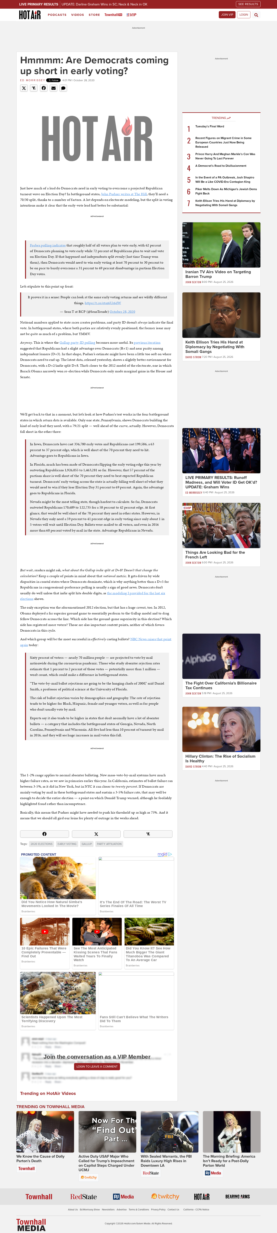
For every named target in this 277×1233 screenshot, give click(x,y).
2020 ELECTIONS (41, 844)
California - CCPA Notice (196, 1209)
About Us (73, 1209)
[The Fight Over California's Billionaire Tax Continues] (221, 656)
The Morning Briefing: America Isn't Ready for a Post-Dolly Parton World (229, 1161)
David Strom (193, 357)
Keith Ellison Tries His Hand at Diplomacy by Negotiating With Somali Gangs (214, 347)
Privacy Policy (158, 1209)
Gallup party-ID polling (77, 342)
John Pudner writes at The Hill (124, 194)
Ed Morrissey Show (90, 1209)
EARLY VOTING (67, 844)
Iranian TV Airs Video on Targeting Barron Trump (218, 274)
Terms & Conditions (139, 1209)
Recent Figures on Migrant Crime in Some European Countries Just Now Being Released (223, 142)
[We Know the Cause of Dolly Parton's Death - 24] (45, 1132)
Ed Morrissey (32, 80)
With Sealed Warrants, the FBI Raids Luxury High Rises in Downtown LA (166, 1161)
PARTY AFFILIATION (109, 844)
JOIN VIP (227, 15)
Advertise (122, 1209)
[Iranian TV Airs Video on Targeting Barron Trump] (221, 245)
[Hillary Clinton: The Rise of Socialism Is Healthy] (221, 729)
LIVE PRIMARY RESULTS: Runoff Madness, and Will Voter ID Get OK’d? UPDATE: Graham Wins (221, 482)
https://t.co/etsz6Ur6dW (103, 302)
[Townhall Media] (31, 1224)
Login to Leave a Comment (97, 1067)
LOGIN (244, 15)
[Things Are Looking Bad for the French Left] (221, 525)
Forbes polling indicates (48, 245)
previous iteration (147, 342)
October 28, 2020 (122, 311)
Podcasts (57, 15)
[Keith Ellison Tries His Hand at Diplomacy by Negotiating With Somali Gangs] (221, 315)
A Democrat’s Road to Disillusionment (220, 166)
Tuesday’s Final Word (209, 126)
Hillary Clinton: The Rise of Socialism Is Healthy (220, 758)
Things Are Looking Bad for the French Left (215, 555)
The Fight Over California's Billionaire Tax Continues (221, 685)
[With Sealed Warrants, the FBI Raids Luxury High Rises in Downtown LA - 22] (169, 1132)
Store (94, 15)
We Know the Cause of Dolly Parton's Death (40, 1158)
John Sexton (193, 282)
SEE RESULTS (248, 4)
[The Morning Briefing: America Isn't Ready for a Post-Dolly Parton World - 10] (232, 1132)
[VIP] (132, 15)
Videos (77, 15)
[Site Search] (256, 14)
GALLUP (87, 844)
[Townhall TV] (114, 15)
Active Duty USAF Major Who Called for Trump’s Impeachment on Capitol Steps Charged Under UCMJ (106, 1163)
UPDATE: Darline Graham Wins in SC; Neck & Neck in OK (104, 4)
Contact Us (173, 1209)
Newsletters (108, 1209)
